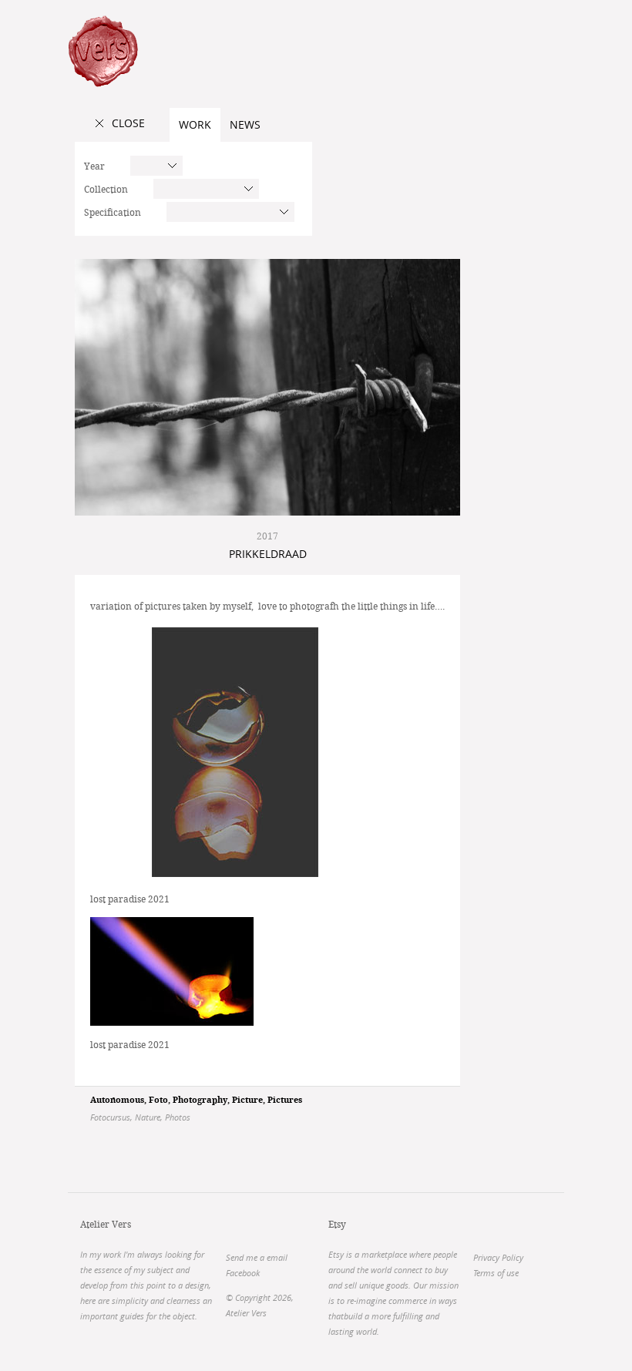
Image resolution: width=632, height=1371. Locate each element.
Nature (147, 1117)
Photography (200, 1100)
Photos (177, 1117)
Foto (158, 1100)
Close (128, 123)
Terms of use (496, 1273)
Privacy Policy (498, 1257)
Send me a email (256, 1257)
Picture (247, 1100)
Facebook (243, 1273)
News (245, 124)
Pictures (284, 1100)
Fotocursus (110, 1117)
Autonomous (117, 1100)
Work (195, 124)
